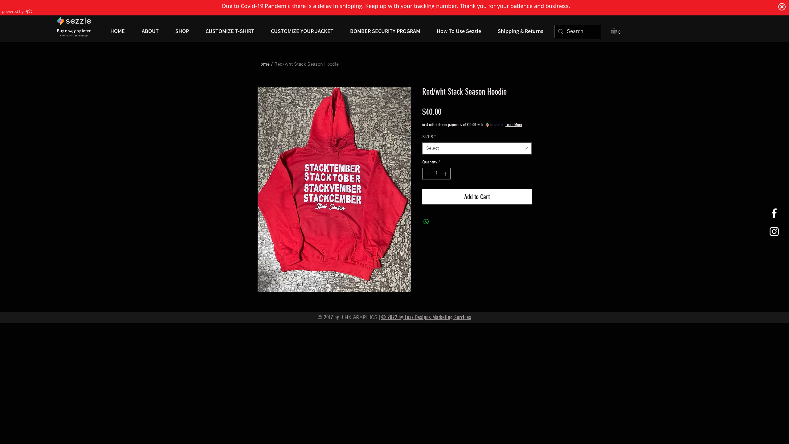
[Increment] (446, 173)
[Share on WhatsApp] (426, 221)
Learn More (513, 124)
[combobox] (477, 148)
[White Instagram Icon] (774, 231)
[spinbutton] (436, 173)
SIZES (429, 137)
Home (263, 64)
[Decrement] (427, 173)
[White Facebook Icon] (774, 213)
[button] (617, 31)
